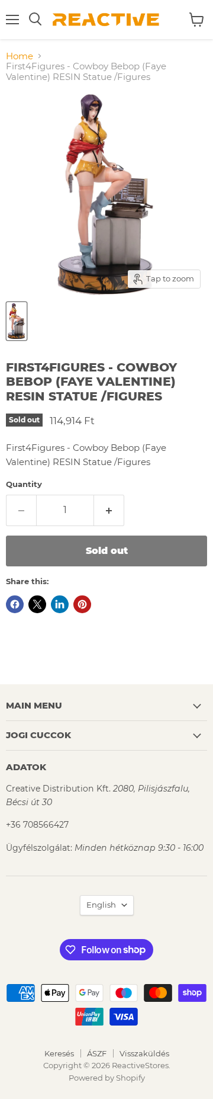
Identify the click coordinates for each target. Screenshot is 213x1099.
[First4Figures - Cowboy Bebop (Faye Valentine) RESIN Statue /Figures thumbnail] (17, 321)
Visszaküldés (144, 1053)
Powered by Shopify (107, 1077)
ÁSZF (96, 1053)
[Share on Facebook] (15, 604)
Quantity (24, 484)
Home (19, 56)
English (101, 904)
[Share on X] (37, 604)
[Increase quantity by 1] (109, 510)
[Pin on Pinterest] (82, 604)
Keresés (59, 1053)
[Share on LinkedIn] (60, 604)
